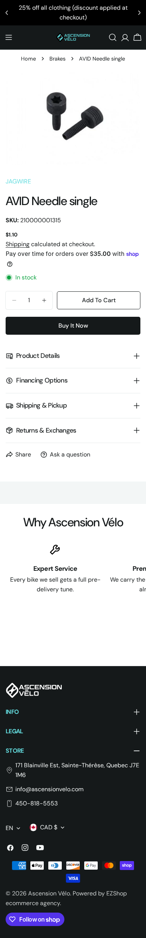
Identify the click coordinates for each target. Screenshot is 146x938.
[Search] (112, 37)
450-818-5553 (36, 803)
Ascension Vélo (49, 893)
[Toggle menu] (8, 37)
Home (28, 58)
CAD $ (48, 827)
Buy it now (73, 325)
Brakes (57, 58)
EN (9, 828)
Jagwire (18, 181)
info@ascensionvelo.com (49, 789)
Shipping (18, 244)
